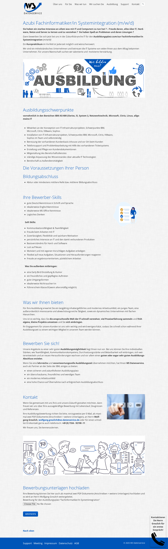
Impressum (50, 543)
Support (125, 4)
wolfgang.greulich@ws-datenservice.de (59, 419)
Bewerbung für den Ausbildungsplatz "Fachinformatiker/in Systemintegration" (61, 499)
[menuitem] (58, 4)
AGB (76, 543)
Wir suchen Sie (96, 4)
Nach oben (28, 530)
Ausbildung (112, 4)
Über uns (57, 4)
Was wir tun (80, 4)
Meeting (38, 543)
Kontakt (136, 4)
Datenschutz (65, 543)
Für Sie (68, 4)
